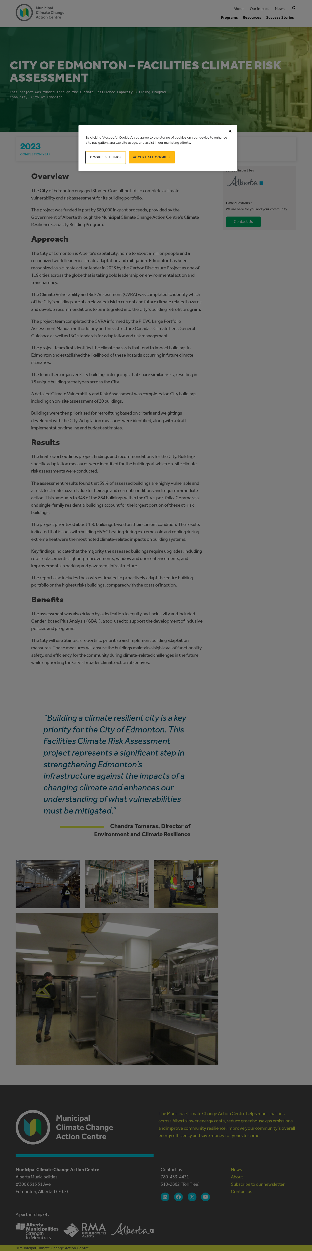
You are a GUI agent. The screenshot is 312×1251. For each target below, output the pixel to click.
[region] (157, 148)
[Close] (230, 131)
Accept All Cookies (152, 157)
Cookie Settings (106, 157)
